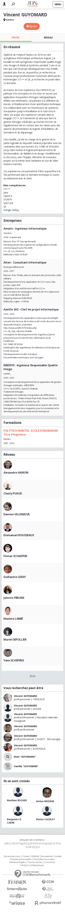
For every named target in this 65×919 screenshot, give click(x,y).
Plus (32, 675)
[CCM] (48, 882)
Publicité (35, 856)
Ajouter (33, 26)
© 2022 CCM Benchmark (32, 865)
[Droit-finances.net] (48, 889)
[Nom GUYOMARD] (7, 756)
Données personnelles (21, 859)
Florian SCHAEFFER (15, 556)
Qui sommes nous (12, 856)
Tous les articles (35, 862)
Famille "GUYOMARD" (26, 766)
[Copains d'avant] (17, 896)
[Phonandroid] (48, 903)
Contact (25, 856)
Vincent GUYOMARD (25, 696)
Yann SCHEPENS (13, 660)
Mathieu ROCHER (17, 800)
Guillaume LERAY (14, 577)
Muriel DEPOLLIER (14, 639)
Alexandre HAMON (15, 472)
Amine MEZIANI (45, 801)
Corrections (49, 862)
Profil (16, 37)
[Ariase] (17, 903)
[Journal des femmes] (17, 882)
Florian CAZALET (45, 819)
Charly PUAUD (12, 493)
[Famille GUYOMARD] (7, 766)
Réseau (48, 37)
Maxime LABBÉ (13, 619)
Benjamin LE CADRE (14, 821)
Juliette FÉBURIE (13, 598)
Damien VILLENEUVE (16, 514)
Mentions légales (17, 862)
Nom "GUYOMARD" (25, 756)
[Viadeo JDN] (48, 896)
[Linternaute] (17, 889)
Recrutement (47, 856)
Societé (58, 856)
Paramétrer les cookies (44, 859)
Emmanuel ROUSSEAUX (18, 535)
